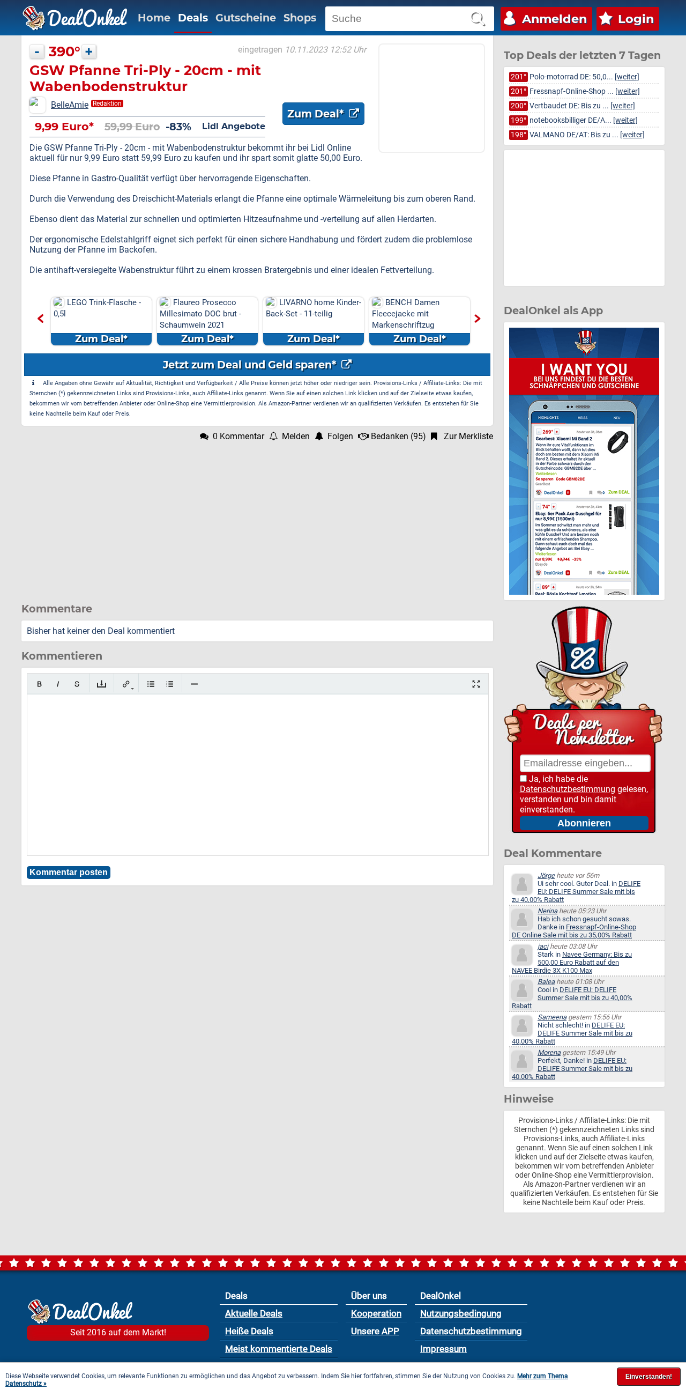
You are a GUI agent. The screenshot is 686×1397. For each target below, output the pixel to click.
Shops (300, 17)
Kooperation (376, 1313)
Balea (546, 982)
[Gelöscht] (77, 684)
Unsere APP (375, 1331)
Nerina (547, 911)
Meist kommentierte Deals (278, 1348)
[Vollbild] (476, 684)
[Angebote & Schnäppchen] (75, 18)
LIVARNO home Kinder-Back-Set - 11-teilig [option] (313, 321)
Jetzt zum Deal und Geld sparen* (251, 364)
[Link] (126, 684)
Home (154, 17)
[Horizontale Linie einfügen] (194, 684)
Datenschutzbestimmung (567, 789)
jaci (543, 946)
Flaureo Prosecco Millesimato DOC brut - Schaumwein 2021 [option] (200, 321)
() (398, 436)
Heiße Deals (249, 1331)
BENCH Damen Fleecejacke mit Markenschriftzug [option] (409, 321)
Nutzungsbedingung (461, 1313)
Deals (193, 17)
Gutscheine (245, 17)
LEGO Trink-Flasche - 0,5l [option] (97, 321)
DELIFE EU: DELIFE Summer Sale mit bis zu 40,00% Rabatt (576, 891)
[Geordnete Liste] (169, 684)
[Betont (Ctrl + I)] (58, 684)
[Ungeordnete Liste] (150, 684)
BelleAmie (69, 105)
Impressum (443, 1348)
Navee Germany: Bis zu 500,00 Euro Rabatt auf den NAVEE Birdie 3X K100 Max (572, 962)
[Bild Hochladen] (101, 684)
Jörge (546, 875)
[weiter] (627, 77)
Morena (549, 1052)
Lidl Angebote (233, 126)
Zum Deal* (316, 113)
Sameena (552, 1017)
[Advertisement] (257, 516)
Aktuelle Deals (253, 1313)
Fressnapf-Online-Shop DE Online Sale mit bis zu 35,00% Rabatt (574, 931)
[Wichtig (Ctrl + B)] (39, 684)
